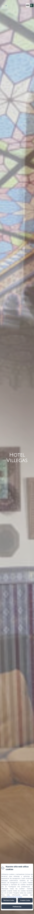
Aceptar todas (25, 900)
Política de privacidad (14, 897)
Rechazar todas (8, 900)
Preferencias (17, 907)
